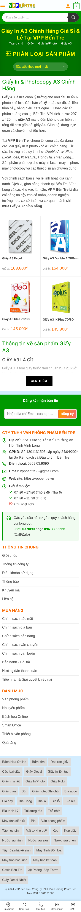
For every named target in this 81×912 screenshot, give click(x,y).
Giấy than (9, 791)
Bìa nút (70, 801)
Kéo (55, 830)
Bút (24, 791)
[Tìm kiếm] (73, 17)
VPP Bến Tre (22, 889)
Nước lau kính (12, 840)
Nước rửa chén (65, 840)
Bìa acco (70, 791)
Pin (33, 821)
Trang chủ (16, 43)
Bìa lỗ (56, 801)
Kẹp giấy (70, 830)
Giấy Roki (58, 781)
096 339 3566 (54, 529)
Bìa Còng (25, 801)
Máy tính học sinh (14, 860)
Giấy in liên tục (58, 771)
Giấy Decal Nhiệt (14, 880)
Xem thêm (39, 381)
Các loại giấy (11, 771)
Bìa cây (7, 801)
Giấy (30, 43)
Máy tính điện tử (13, 821)
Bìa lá (42, 801)
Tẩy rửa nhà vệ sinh (16, 850)
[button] (2, 5)
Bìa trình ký (10, 811)
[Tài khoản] (68, 6)
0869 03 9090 (24, 529)
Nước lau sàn (38, 840)
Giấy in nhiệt (11, 781)
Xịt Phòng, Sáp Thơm (43, 870)
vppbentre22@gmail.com (39, 471)
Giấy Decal (34, 771)
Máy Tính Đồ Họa (48, 850)
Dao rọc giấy (59, 762)
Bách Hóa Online (14, 762)
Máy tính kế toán (45, 860)
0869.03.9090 (38, 463)
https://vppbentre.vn (39, 478)
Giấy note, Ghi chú (45, 791)
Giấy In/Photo (47, 43)
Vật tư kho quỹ (36, 830)
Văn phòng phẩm (53, 821)
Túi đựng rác (33, 811)
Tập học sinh (11, 830)
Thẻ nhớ (54, 811)
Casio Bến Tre (12, 870)
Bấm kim (38, 762)
